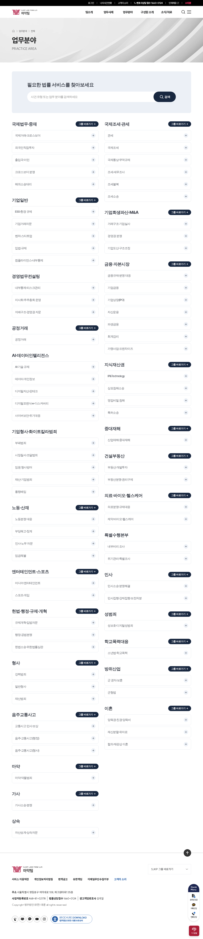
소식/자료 (166, 12)
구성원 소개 (147, 12)
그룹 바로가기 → (87, 124)
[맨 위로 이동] (187, 853)
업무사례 (108, 12)
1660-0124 (149, 2)
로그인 (91, 2)
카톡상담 (194, 908)
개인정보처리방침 (43, 879)
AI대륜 (188, 2)
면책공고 (63, 879)
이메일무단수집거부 (98, 879)
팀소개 (89, 12)
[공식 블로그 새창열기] (22, 919)
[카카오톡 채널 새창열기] (29, 919)
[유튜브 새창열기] (37, 919)
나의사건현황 (106, 2)
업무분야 (128, 12)
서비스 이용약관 (20, 879)
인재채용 (172, 2)
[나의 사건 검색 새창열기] (15, 919)
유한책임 (77, 879)
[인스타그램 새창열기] (44, 919)
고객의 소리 (123, 2)
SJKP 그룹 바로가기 (162, 869)
